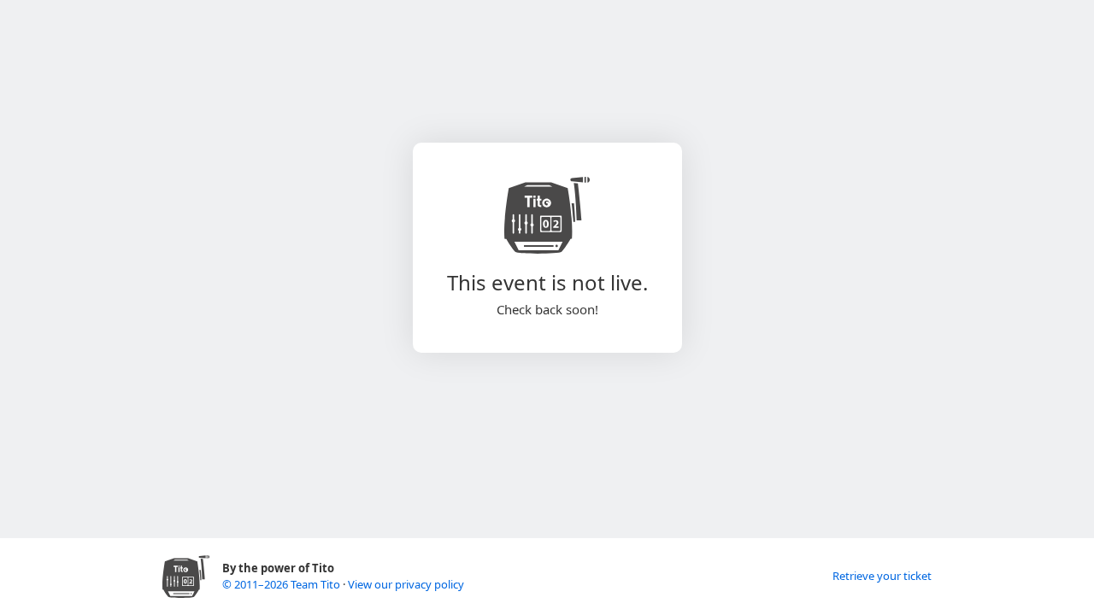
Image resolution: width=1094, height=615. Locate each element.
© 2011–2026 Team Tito (282, 584)
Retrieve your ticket (882, 575)
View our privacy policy (406, 584)
